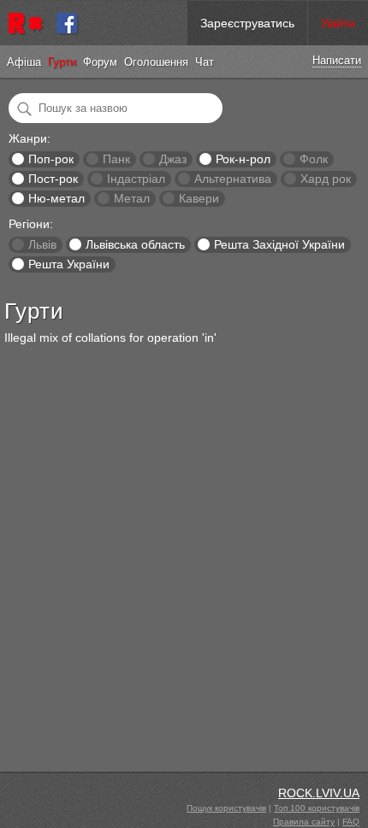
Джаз (173, 159)
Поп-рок (51, 159)
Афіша (24, 62)
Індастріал (136, 178)
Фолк (314, 159)
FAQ (350, 821)
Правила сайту (304, 821)
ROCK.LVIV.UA (318, 793)
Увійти (338, 23)
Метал (132, 198)
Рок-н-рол (243, 159)
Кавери (199, 198)
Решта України (69, 264)
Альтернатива (232, 178)
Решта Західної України (279, 244)
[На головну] (28, 23)
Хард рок (325, 178)
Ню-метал (56, 198)
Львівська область (135, 244)
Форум (100, 62)
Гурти (62, 62)
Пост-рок (53, 178)
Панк (116, 159)
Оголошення (156, 62)
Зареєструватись (247, 23)
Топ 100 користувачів (316, 808)
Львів (42, 244)
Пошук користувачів (226, 808)
